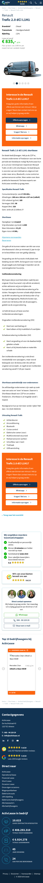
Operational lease (9, 775)
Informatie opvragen (20, 138)
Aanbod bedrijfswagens (25, 8)
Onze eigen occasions (10, 787)
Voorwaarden (26, 874)
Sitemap (37, 874)
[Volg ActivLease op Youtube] (18, 740)
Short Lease (6, 781)
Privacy (5, 874)
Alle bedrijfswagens (10, 806)
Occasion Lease (8, 784)
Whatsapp (20, 126)
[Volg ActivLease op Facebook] (8, 740)
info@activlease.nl (12, 735)
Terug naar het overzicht (13, 515)
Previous (6, 70)
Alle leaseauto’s (8, 803)
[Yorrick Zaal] (21, 594)
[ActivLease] (6, 3)
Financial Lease (8, 778)
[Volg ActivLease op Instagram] (13, 740)
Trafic (6, 10)
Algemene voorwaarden (11, 237)
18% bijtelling (7, 796)
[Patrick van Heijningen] (12, 594)
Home (4, 8)
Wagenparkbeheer (9, 790)
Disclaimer (15, 874)
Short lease (11, 8)
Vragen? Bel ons (20, 132)
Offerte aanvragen (20, 120)
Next (37, 70)
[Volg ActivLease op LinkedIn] (4, 740)
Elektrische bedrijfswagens (13, 800)
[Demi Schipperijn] (31, 594)
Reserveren (6, 240)
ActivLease (6, 771)
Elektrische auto (8, 793)
